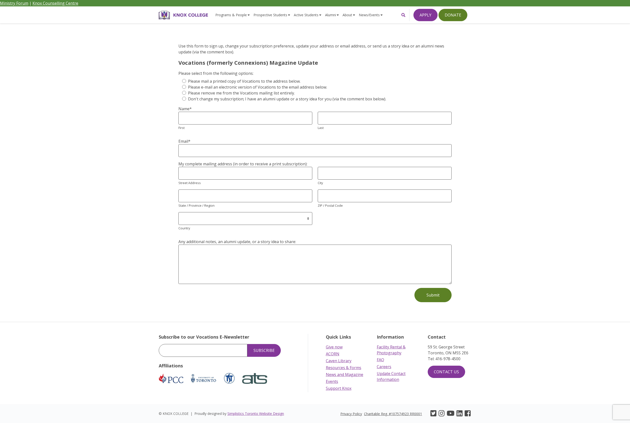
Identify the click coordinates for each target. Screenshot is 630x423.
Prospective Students (270, 15)
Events (332, 381)
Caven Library (338, 360)
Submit (433, 295)
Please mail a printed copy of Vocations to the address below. (244, 81)
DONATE (453, 15)
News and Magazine (344, 374)
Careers (384, 366)
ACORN (332, 354)
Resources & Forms (343, 367)
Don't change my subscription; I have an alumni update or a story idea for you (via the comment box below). (287, 99)
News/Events (369, 15)
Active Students (306, 15)
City (320, 183)
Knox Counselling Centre (55, 3)
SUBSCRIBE (264, 350)
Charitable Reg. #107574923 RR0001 (393, 413)
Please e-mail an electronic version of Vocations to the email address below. (257, 87)
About (347, 15)
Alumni (330, 15)
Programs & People (231, 15)
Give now (334, 347)
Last (321, 127)
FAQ (380, 359)
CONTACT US (446, 372)
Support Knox (338, 388)
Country (184, 228)
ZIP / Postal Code (330, 205)
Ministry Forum (14, 3)
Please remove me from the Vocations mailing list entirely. (241, 93)
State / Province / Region (196, 205)
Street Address (189, 183)
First (181, 127)
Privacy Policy (351, 413)
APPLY (425, 15)
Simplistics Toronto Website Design (255, 413)
